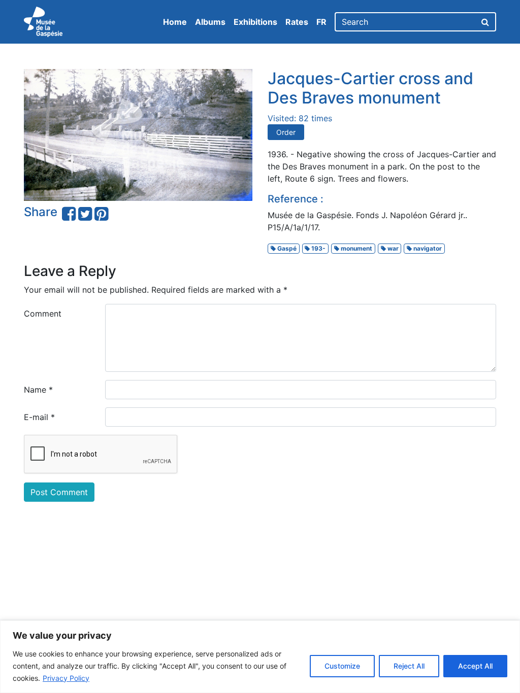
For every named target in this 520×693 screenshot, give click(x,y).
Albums (210, 22)
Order (286, 132)
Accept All (475, 666)
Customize (342, 666)
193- (318, 248)
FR (321, 22)
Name (38, 390)
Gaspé (286, 248)
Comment (42, 313)
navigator (427, 248)
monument (355, 248)
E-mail (39, 417)
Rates (296, 22)
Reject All (409, 666)
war (392, 248)
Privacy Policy (66, 678)
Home (175, 22)
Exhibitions (255, 22)
